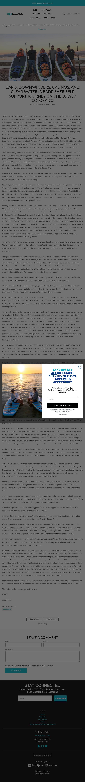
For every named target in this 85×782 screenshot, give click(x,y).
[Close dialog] (80, 366)
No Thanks (63, 414)
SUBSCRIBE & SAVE (63, 405)
